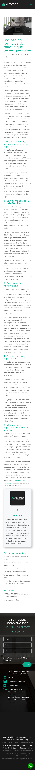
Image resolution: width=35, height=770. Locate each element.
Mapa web (19, 740)
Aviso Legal (21, 745)
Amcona (10, 54)
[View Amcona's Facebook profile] (17, 509)
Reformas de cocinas (11, 600)
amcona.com (13, 685)
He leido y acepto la (16, 659)
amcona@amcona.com (16, 681)
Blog (26, 54)
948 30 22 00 (13, 677)
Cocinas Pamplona (11, 596)
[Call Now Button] (30, 766)
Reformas (11, 740)
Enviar (27, 665)
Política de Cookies (25, 748)
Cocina (29, 737)
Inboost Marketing (9, 745)
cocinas (6, 57)
